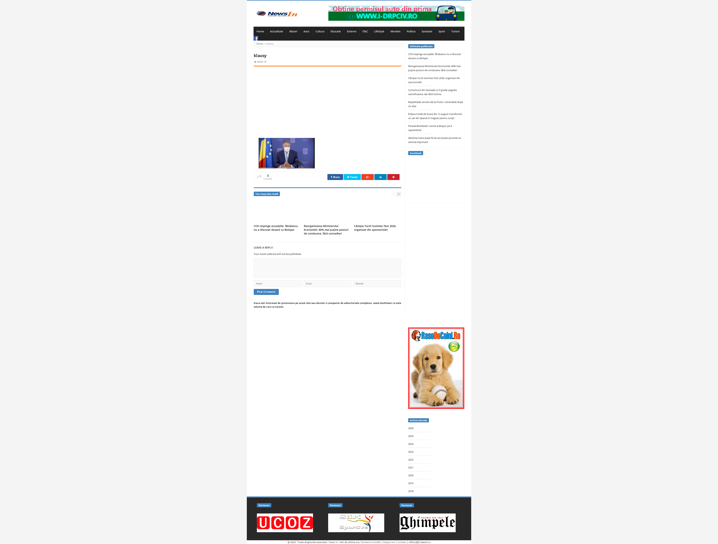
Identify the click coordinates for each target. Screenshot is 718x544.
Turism (455, 31)
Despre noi (389, 542)
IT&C (365, 31)
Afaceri (293, 31)
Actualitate (276, 31)
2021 (410, 467)
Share (336, 177)
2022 (410, 459)
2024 (410, 444)
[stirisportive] (356, 522)
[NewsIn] (277, 13)
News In (333, 542)
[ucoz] (285, 522)
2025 (410, 436)
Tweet (354, 177)
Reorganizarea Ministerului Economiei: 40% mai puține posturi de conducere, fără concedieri (326, 229)
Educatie (336, 31)
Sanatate (427, 31)
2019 (410, 483)
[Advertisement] (327, 98)
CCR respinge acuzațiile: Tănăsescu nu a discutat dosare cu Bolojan (276, 227)
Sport (441, 31)
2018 (410, 491)
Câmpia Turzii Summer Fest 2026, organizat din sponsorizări (375, 227)
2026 (410, 428)
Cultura (319, 31)
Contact (402, 542)
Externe (351, 31)
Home (260, 31)
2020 (410, 475)
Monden (395, 31)
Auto (306, 31)
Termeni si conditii (370, 542)
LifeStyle (379, 31)
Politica (411, 31)
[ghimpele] (428, 522)
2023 (410, 451)
